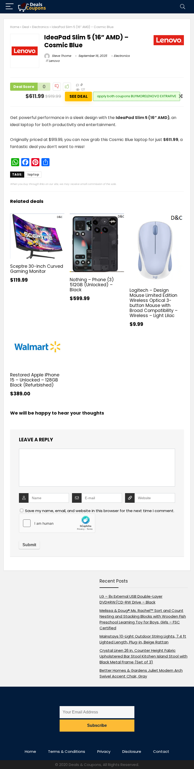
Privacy (103, 751)
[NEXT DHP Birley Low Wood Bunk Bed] (189, 756)
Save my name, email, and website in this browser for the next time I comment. (99, 510)
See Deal (78, 96)
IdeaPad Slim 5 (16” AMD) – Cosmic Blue (86, 41)
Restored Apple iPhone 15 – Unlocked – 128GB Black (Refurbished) (34, 380)
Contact (161, 751)
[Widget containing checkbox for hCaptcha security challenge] (57, 523)
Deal (25, 27)
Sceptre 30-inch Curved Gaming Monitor (36, 268)
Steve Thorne (61, 56)
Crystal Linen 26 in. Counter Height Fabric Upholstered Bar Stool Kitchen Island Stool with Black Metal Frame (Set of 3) (143, 656)
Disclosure (131, 751)
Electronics (40, 27)
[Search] (183, 6)
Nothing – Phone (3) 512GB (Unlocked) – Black (92, 285)
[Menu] (10, 6)
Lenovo (54, 61)
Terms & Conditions (66, 751)
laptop (33, 174)
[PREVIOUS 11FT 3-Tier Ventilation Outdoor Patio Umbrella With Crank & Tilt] (5, 756)
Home (14, 27)
